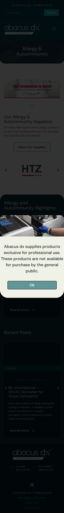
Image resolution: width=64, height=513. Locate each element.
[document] (32, 256)
